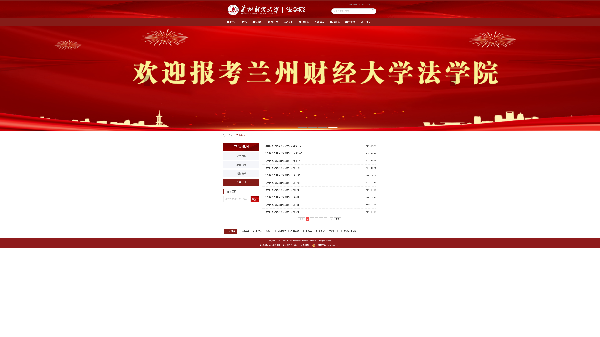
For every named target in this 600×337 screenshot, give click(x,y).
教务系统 (294, 231)
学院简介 (241, 156)
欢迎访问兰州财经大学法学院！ (362, 5)
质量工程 (320, 231)
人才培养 (319, 22)
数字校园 (257, 231)
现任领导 (241, 164)
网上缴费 (307, 231)
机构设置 (241, 173)
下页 (337, 219)
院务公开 (241, 182)
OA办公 (270, 231)
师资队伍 (288, 22)
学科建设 (335, 22)
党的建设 (304, 22)
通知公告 (273, 22)
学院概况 (257, 22)
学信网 (332, 231)
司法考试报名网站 (348, 231)
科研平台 (244, 231)
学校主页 (232, 22)
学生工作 (350, 22)
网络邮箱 (282, 231)
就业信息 (366, 22)
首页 (244, 22)
